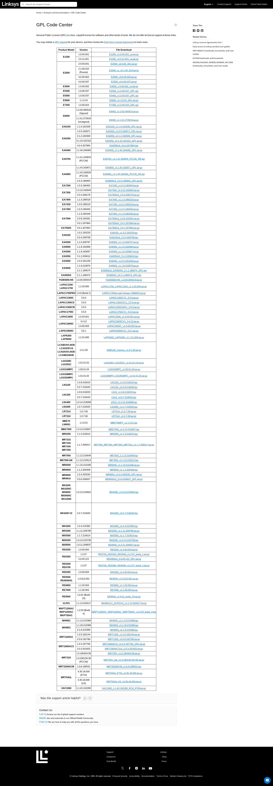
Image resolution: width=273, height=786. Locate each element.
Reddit (42, 718)
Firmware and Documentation (57, 12)
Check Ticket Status (259, 4)
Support (109, 752)
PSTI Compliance (195, 776)
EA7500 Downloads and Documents (208, 58)
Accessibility (134, 776)
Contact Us (111, 756)
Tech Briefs (111, 761)
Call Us (42, 714)
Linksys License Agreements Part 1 (208, 42)
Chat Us (43, 721)
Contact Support (224, 4)
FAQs (164, 756)
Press (164, 761)
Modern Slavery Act (178, 776)
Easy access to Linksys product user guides (211, 46)
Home (38, 12)
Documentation (148, 776)
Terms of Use (162, 776)
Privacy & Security (119, 776)
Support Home (241, 4)
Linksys (42, 756)
